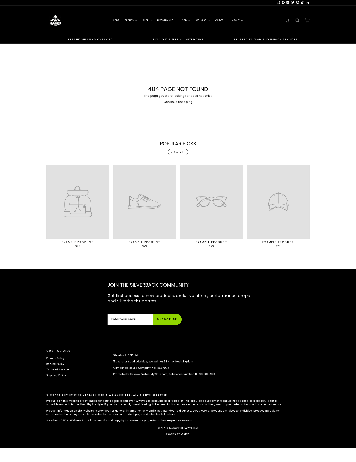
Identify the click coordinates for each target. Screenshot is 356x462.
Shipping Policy (56, 375)
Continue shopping (178, 102)
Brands (129, 20)
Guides (219, 20)
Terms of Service (57, 369)
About (236, 20)
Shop (146, 20)
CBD (184, 20)
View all (178, 152)
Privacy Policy (55, 358)
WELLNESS (201, 20)
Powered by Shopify (177, 433)
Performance (165, 20)
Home (116, 20)
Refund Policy (55, 364)
